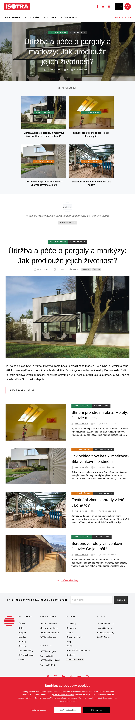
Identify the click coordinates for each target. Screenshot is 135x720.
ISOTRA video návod (50, 660)
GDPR (69, 646)
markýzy (87, 269)
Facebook (97, 6)
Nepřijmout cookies (68, 710)
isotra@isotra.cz (104, 628)
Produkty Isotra (122, 17)
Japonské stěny (25, 650)
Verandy (22, 642)
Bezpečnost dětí (73, 637)
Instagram (103, 6)
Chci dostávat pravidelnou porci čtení (39, 600)
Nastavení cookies (75, 659)
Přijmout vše (96, 710)
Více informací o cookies (63, 695)
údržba (96, 269)
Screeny (22, 646)
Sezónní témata (68, 17)
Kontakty (70, 655)
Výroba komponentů (49, 633)
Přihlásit (121, 600)
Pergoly (22, 633)
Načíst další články (69, 580)
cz (118, 6)
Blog (68, 642)
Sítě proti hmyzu (25, 655)
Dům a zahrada (12, 17)
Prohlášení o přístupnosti (78, 650)
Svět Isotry (71, 624)
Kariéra (69, 633)
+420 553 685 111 (105, 624)
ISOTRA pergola (47, 665)
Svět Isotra (49, 17)
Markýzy (22, 637)
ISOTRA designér (48, 651)
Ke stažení (71, 628)
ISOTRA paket (46, 656)
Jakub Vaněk (44, 269)
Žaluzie (21, 624)
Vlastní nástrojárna (48, 624)
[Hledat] (127, 6)
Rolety (21, 628)
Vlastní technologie (49, 628)
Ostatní (21, 659)
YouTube (109, 7)
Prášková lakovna (48, 637)
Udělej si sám (31, 17)
